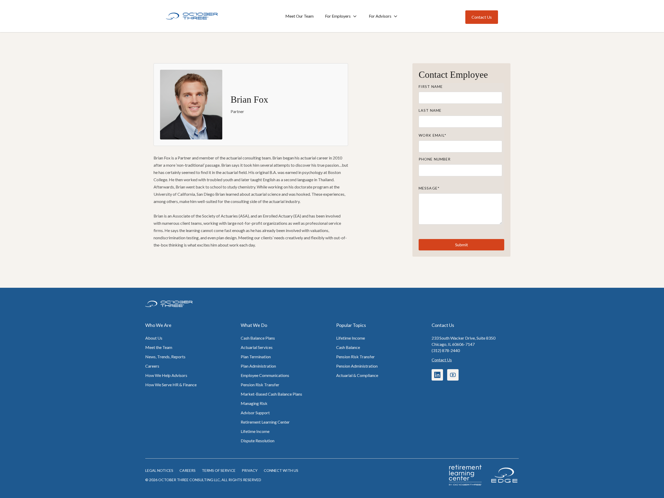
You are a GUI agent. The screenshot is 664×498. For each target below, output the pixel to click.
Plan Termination (256, 356)
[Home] (192, 16)
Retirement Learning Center (265, 421)
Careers (152, 365)
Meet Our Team (299, 15)
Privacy (250, 470)
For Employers (338, 15)
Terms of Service (219, 470)
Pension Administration (357, 365)
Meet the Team (158, 347)
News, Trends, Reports (165, 356)
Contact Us (442, 359)
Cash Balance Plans (258, 337)
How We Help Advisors (166, 375)
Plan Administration (258, 365)
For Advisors (380, 15)
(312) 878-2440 (446, 350)
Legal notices (159, 470)
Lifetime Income (255, 431)
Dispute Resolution (257, 440)
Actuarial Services (257, 347)
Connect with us (281, 470)
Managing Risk (254, 403)
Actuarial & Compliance (357, 375)
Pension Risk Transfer (260, 384)
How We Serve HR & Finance (171, 384)
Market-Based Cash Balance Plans (271, 393)
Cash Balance (348, 347)
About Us (153, 337)
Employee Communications (265, 375)
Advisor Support (255, 412)
